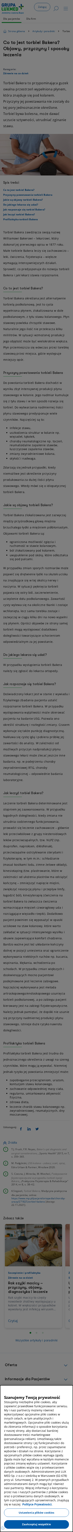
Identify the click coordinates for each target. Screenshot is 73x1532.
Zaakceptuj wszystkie (36, 1524)
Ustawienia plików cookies (36, 1512)
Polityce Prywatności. (37, 1504)
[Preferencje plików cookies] (3, 1528)
